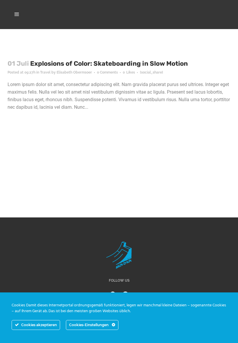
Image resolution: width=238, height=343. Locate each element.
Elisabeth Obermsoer (74, 72)
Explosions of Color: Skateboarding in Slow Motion (109, 63)
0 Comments (107, 72)
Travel (45, 72)
